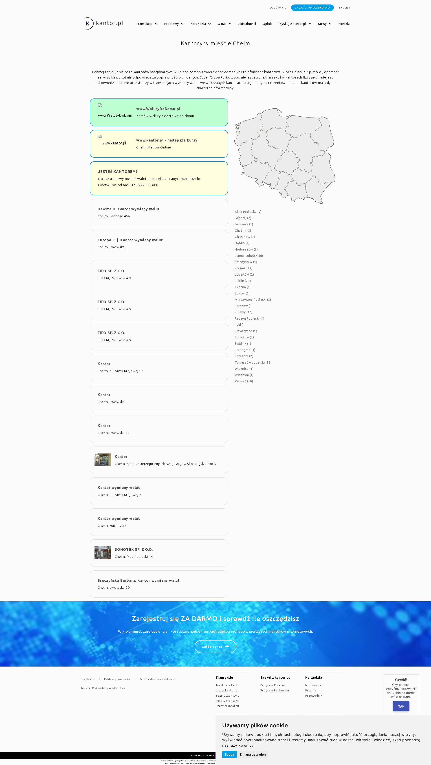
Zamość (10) (244, 381)
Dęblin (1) (242, 243)
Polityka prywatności (117, 679)
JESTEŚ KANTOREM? (118, 172)
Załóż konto (212, 646)
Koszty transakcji (228, 700)
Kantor (104, 364)
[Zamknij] (419, 674)
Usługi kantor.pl (227, 690)
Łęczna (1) (243, 287)
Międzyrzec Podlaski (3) (253, 299)
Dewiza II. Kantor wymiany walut (129, 209)
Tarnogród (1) (245, 350)
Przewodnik (313, 695)
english (344, 8)
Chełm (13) (243, 230)
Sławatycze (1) (246, 331)
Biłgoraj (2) (243, 218)
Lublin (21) (243, 281)
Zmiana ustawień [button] (253, 754)
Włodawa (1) (244, 375)
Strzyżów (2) (244, 337)
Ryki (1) (240, 325)
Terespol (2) (244, 356)
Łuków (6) (242, 293)
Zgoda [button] (229, 754)
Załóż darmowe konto (312, 7)
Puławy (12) (244, 312)
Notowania (313, 685)
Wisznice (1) (244, 369)
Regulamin (87, 679)
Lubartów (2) (244, 274)
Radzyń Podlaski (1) (249, 318)
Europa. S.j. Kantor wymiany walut (130, 240)
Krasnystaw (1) (246, 262)
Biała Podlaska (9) (248, 212)
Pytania (310, 690)
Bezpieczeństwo (228, 695)
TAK (401, 706)
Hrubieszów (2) (246, 249)
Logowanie (278, 8)
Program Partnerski (274, 690)
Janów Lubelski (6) (249, 255)
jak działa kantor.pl (230, 685)
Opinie (268, 24)
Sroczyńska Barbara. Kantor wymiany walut (139, 580)
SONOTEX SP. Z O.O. (134, 549)
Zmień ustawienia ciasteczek (157, 679)
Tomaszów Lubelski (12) (253, 362)
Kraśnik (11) (243, 268)
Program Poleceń (273, 685)
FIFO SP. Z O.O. (111, 271)
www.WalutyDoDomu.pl (158, 109)
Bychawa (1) (244, 224)
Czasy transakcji (227, 705)
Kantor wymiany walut (119, 488)
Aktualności (247, 24)
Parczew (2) (244, 306)
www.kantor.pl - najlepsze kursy (167, 140)
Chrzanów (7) (245, 237)
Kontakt (344, 24)
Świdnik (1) (243, 343)
